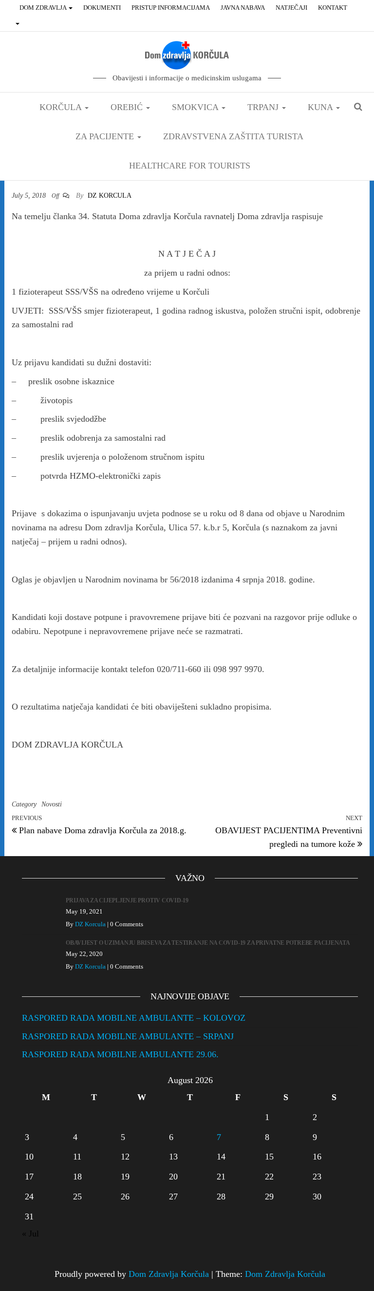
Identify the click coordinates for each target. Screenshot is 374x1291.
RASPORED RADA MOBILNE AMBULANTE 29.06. (120, 1054)
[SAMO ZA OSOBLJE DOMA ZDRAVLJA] (18, 23)
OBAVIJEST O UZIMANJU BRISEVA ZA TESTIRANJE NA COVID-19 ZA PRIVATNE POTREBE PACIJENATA (208, 942)
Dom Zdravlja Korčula (169, 1274)
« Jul (30, 1233)
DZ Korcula (109, 195)
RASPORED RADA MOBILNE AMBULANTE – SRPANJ (128, 1036)
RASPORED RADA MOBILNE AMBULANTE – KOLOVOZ (133, 1018)
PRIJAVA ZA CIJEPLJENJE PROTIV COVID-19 (127, 900)
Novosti (51, 804)
